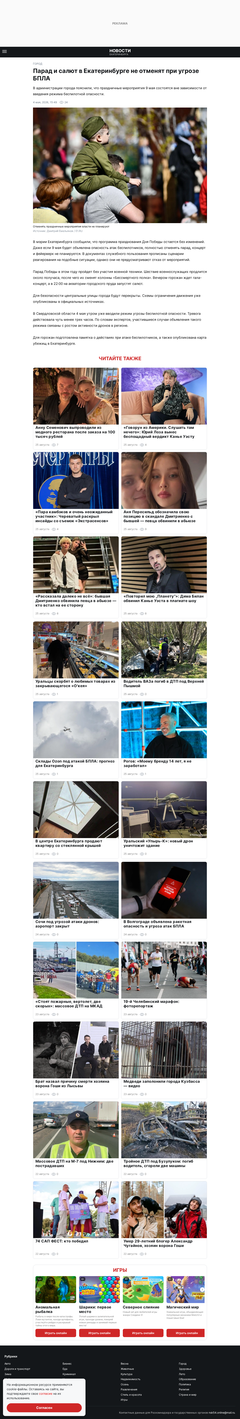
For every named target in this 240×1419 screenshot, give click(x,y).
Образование (187, 1379)
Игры (120, 1270)
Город (37, 63)
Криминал (69, 1374)
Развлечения (129, 1389)
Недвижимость (130, 1379)
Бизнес (67, 1363)
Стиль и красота (131, 1394)
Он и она (68, 1384)
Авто (7, 1363)
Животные (127, 1368)
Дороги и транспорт (17, 1368)
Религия (184, 1389)
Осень (125, 1384)
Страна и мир (187, 1394)
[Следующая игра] (202, 1289)
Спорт (66, 1394)
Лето (182, 1374)
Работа (67, 1389)
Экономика (70, 1399)
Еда (65, 1368)
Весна (124, 1363)
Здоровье (185, 1368)
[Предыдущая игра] (37, 1289)
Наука (66, 1379)
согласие (46, 1393)
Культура (126, 1374)
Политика (185, 1384)
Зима (7, 1374)
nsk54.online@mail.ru (222, 1412)
